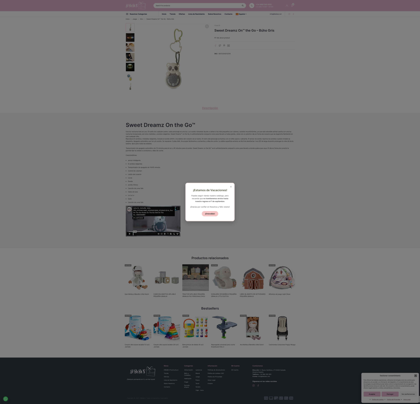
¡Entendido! (210, 214)
